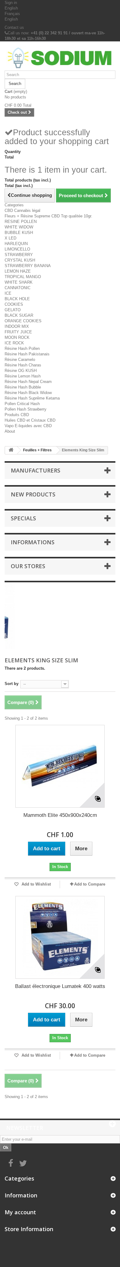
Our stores (28, 566)
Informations (32, 542)
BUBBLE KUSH (19, 232)
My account (20, 1212)
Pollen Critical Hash (22, 403)
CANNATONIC (17, 287)
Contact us (14, 27)
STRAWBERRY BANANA (28, 265)
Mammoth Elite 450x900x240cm (60, 815)
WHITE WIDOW (19, 227)
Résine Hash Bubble (23, 387)
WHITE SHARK (19, 282)
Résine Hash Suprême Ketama (32, 398)
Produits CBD (17, 414)
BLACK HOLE (17, 299)
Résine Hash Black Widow (28, 392)
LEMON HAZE (18, 271)
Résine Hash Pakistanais (27, 354)
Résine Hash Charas (23, 365)
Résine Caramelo (20, 359)
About (10, 431)
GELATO (13, 310)
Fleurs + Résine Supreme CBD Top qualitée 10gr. (48, 216)
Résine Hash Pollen (22, 348)
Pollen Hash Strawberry (25, 409)
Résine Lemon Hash (23, 376)
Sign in (11, 2)
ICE (8, 293)
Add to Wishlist (35, 884)
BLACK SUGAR (19, 315)
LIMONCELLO (17, 249)
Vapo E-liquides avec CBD (28, 425)
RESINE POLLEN (21, 221)
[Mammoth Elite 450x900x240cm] (60, 766)
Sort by (11, 683)
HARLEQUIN (16, 243)
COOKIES (14, 304)
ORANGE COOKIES (23, 321)
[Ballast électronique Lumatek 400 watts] (60, 937)
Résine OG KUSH (21, 370)
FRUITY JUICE (18, 332)
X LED (10, 238)
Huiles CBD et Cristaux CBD (30, 420)
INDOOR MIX (17, 326)
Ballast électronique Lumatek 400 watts (60, 986)
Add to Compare (89, 884)
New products (33, 494)
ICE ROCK (14, 343)
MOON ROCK (17, 337)
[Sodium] (60, 58)
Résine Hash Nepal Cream (28, 381)
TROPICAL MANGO (23, 276)
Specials (23, 518)
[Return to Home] (11, 450)
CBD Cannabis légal (22, 210)
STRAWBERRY (19, 254)
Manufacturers (35, 470)
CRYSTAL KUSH (20, 260)
